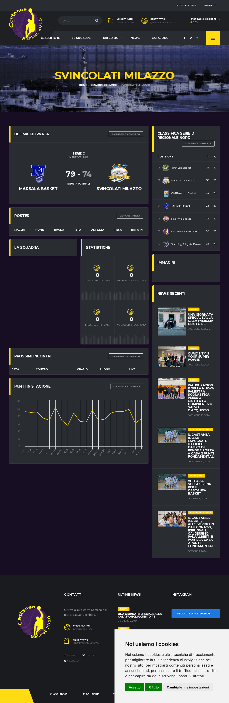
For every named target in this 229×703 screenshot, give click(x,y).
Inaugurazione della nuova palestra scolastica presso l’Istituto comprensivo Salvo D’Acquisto (201, 397)
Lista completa (130, 216)
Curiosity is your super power (199, 356)
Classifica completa (126, 386)
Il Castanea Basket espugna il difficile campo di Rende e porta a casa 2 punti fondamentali (201, 446)
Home (83, 85)
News (135, 38)
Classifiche (50, 38)
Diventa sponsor (126, 22)
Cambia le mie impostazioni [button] (188, 687)
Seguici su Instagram (194, 613)
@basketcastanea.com (163, 22)
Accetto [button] (135, 687)
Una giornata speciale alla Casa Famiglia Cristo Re (200, 319)
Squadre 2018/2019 (103, 85)
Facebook (73, 655)
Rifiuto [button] (154, 687)
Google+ (74, 661)
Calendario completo (126, 134)
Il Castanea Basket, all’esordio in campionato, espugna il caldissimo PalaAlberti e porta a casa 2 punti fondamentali (201, 532)
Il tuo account (186, 5)
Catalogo (160, 38)
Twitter (90, 655)
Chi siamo (111, 38)
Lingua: (210, 5)
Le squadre (81, 38)
